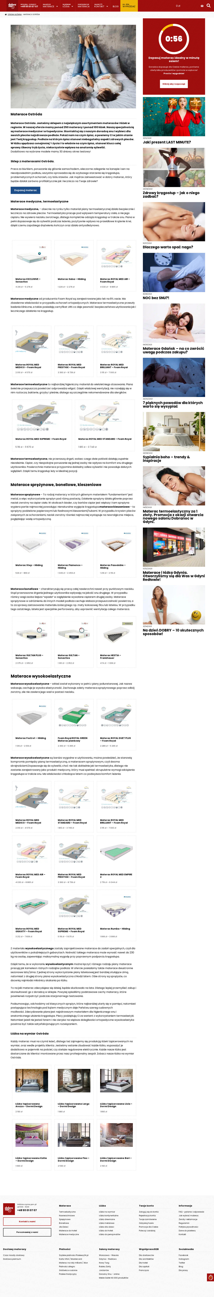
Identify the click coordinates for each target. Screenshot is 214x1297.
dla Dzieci (63, 1227)
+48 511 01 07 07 (29, 6)
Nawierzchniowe (67, 1215)
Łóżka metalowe (106, 1223)
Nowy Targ (104, 1262)
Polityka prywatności (188, 1227)
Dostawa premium (12, 1259)
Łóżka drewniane (107, 1219)
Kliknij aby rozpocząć (174, 84)
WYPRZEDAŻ (129, 6)
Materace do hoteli (68, 1230)
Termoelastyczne (67, 1211)
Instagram (184, 1259)
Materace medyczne (69, 1234)
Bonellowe (64, 1223)
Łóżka (66, 6)
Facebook (183, 1255)
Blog (116, 6)
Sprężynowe (64, 1219)
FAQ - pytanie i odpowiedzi (191, 1211)
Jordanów (104, 1270)
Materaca (83, 6)
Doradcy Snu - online (109, 1274)
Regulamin (184, 1223)
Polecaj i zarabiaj (147, 1230)
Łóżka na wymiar (107, 1211)
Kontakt (99, 6)
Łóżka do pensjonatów (109, 1234)
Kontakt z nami (27, 1221)
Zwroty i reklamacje (188, 1219)
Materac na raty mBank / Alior (73, 1262)
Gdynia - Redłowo (108, 1259)
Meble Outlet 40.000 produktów (113, 1277)
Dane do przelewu (187, 1230)
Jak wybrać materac (189, 1215)
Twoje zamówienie (148, 1219)
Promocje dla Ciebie (148, 1227)
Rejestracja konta (147, 1215)
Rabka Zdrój (105, 1266)
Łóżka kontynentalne (108, 1215)
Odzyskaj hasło (146, 1223)
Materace (48, 6)
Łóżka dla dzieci (106, 1227)
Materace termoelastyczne (29, 384)
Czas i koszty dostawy (13, 1255)
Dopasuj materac (25, 190)
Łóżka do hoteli (106, 1230)
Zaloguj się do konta (149, 1211)
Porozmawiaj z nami (27, 1232)
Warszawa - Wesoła (109, 1255)
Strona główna (15, 14)
